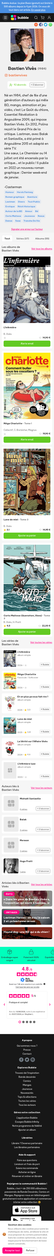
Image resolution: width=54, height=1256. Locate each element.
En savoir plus (38, 9)
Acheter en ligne (27, 1172)
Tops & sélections (27, 1096)
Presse (27, 1049)
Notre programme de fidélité (27, 1125)
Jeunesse (27, 1089)
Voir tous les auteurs (41, 787)
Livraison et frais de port (27, 1164)
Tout (7, 238)
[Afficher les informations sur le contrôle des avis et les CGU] (44, 984)
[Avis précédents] (4, 1005)
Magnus (32, 430)
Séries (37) (22, 238)
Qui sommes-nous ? (27, 1045)
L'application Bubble (27, 1117)
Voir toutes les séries (41, 642)
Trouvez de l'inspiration (27, 1072)
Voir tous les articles (41, 884)
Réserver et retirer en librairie (27, 1176)
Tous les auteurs (27, 1105)
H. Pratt (17, 622)
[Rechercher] (36, 18)
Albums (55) (42, 238)
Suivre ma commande (27, 1168)
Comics (27, 1081)
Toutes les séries (27, 1100)
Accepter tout (12, 1250)
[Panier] (43, 18)
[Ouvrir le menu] (5, 18)
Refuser (30, 1250)
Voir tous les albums (41, 248)
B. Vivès (8, 334)
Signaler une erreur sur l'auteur (27, 229)
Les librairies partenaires (27, 1147)
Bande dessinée (27, 1076)
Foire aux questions (27, 1160)
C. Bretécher (20, 430)
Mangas (27, 1085)
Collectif (8, 430)
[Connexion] (49, 18)
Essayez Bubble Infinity (27, 1121)
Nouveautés (27, 1092)
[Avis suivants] (50, 1005)
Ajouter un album (27, 1129)
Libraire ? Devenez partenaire (27, 1143)
